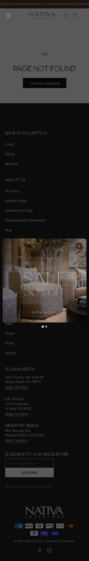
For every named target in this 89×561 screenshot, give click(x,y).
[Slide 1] (43, 326)
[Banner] (44, 280)
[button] (8, 15)
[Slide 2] (46, 326)
